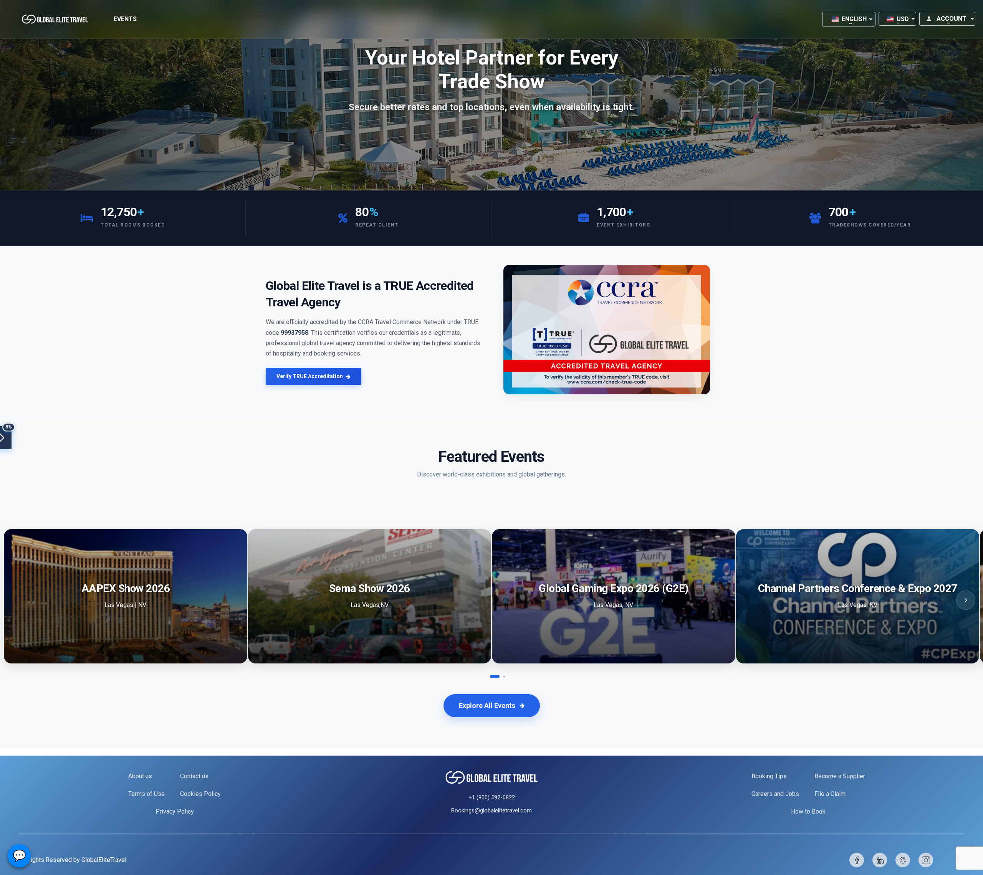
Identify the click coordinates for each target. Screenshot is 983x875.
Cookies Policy (200, 793)
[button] (848, 19)
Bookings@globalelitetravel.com (491, 810)
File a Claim (830, 793)
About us (140, 776)
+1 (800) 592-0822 (491, 797)
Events (125, 19)
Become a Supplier (839, 776)
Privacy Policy (175, 811)
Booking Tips (769, 776)
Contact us (194, 776)
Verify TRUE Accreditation (309, 376)
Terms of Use (146, 793)
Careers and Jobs (775, 793)
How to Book (808, 811)
